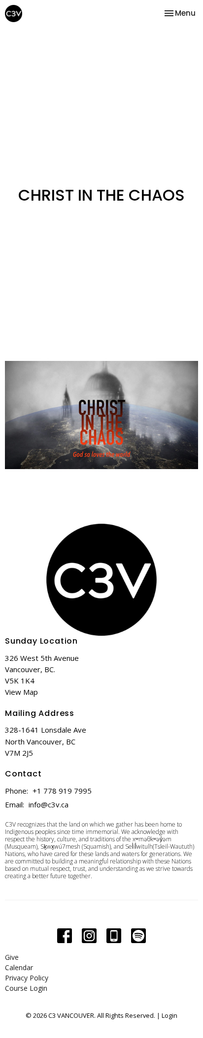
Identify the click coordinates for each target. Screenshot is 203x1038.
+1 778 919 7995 (62, 791)
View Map (21, 692)
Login (169, 1015)
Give (12, 957)
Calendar (19, 967)
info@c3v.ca (48, 804)
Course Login (26, 988)
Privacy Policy (26, 977)
